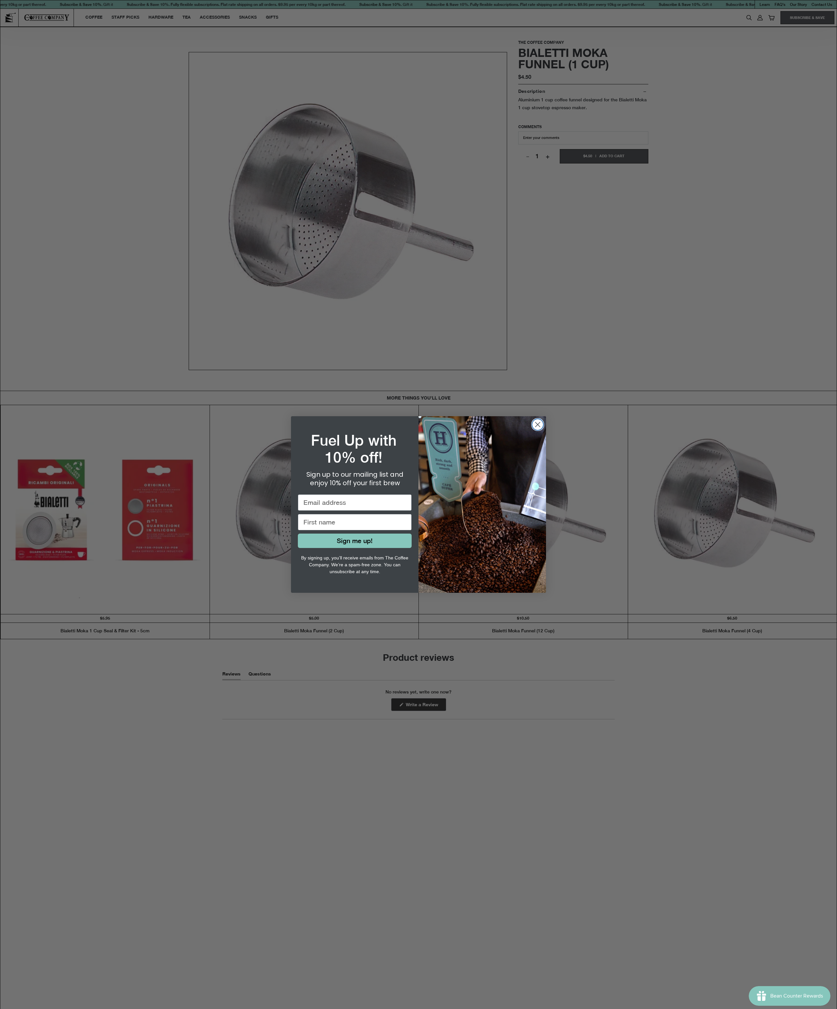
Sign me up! (355, 540)
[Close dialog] (537, 424)
